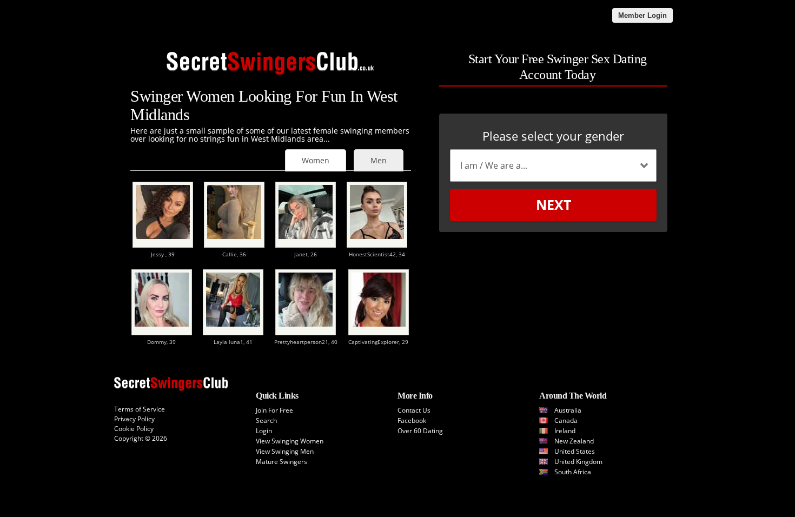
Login (264, 430)
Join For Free (274, 410)
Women (315, 160)
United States (574, 451)
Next (553, 204)
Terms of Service (139, 409)
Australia (567, 410)
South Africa (572, 471)
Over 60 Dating (420, 430)
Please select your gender (553, 136)
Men (378, 160)
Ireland (564, 430)
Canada (566, 420)
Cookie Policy (134, 428)
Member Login (642, 15)
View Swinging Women (289, 441)
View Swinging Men (285, 451)
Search (266, 420)
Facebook (412, 420)
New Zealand (574, 441)
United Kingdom (578, 461)
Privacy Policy (134, 418)
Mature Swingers (281, 461)
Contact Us (414, 410)
